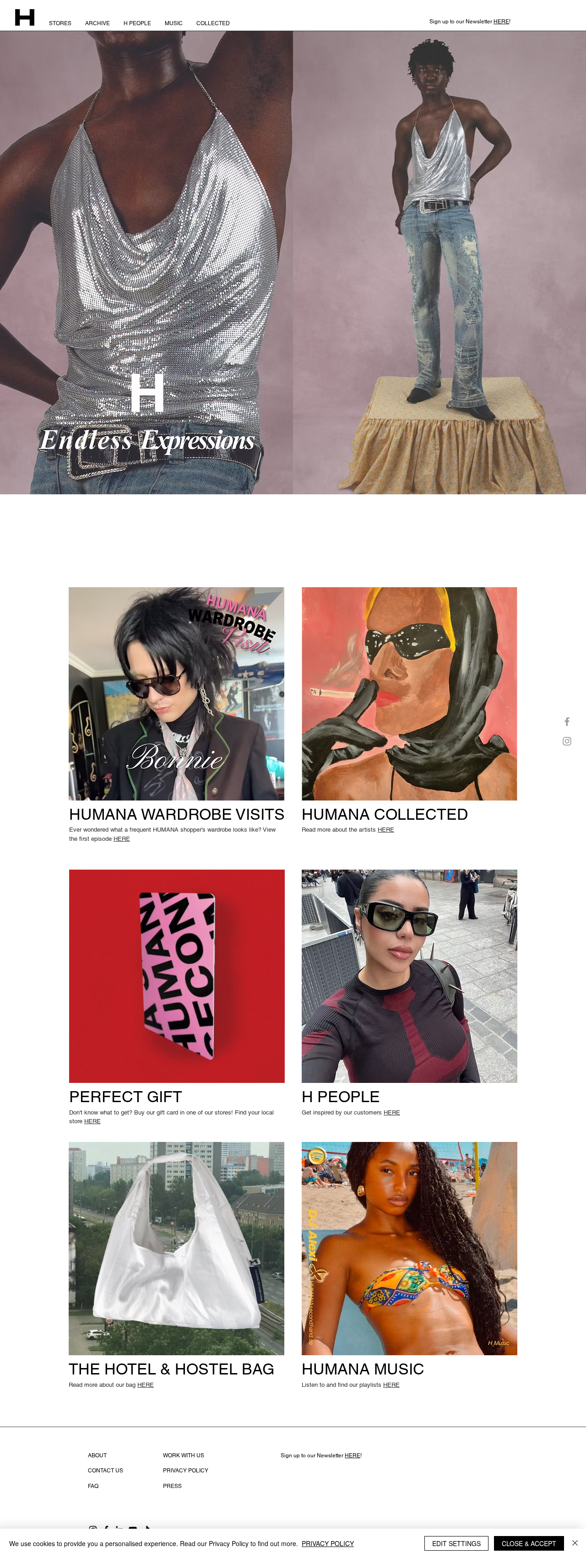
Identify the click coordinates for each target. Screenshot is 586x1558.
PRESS (172, 1486)
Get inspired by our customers (351, 1112)
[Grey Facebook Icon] (567, 721)
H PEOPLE (341, 1096)
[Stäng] (575, 1543)
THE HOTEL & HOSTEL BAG (171, 1369)
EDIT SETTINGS (456, 1543)
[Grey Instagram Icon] (567, 741)
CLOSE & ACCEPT (529, 1543)
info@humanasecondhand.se (317, 1471)
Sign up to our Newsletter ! (321, 1455)
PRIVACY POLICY (328, 1543)
